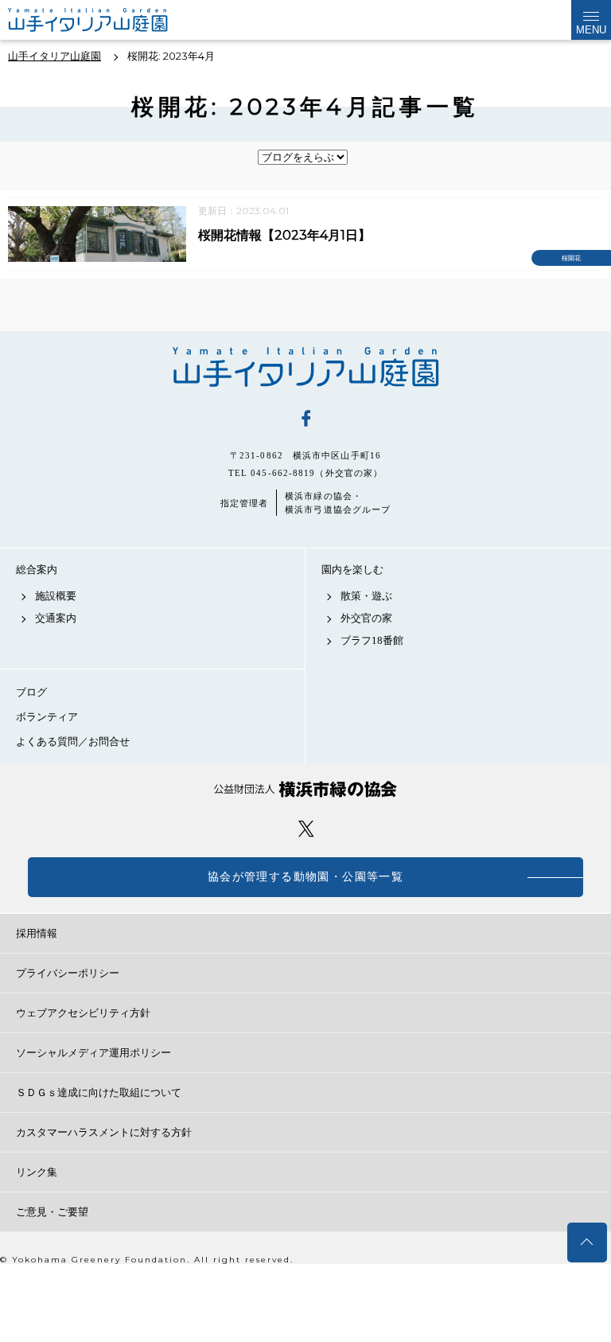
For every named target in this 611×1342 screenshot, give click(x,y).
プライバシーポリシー (67, 973)
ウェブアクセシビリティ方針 (83, 1013)
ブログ (31, 692)
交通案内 (55, 618)
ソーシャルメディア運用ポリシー (93, 1053)
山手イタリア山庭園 (305, 367)
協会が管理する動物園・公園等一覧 (305, 877)
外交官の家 (366, 618)
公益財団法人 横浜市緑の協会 (305, 789)
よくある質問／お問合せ (73, 741)
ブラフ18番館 (372, 640)
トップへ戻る (587, 1242)
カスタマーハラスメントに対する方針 (104, 1132)
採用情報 (36, 933)
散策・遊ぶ (366, 596)
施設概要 (55, 596)
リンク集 (36, 1172)
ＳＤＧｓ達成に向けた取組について (98, 1092)
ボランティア (47, 717)
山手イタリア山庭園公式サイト (115, 20)
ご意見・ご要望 (52, 1212)
